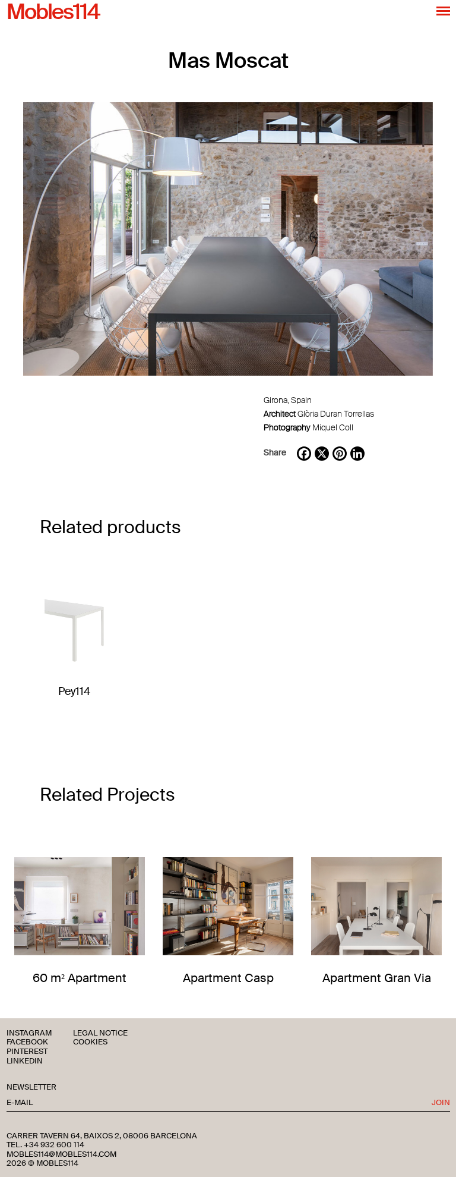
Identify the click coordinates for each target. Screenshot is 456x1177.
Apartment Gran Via (376, 978)
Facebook (27, 1042)
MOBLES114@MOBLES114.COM (61, 1154)
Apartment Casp (228, 978)
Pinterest (27, 1051)
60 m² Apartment (79, 978)
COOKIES (90, 1042)
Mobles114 (53, 12)
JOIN (441, 1103)
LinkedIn (25, 1061)
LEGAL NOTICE (100, 1033)
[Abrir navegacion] (443, 10)
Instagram (29, 1033)
